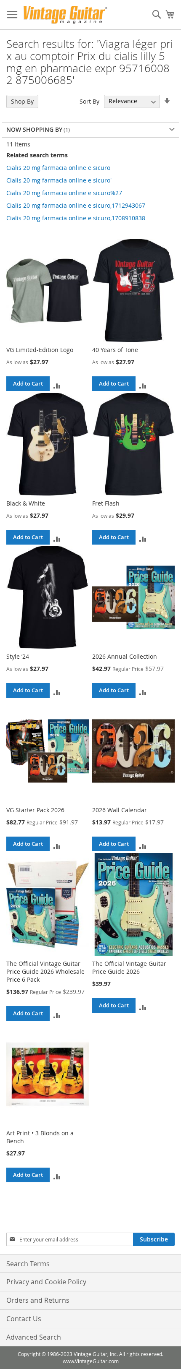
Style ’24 (17, 656)
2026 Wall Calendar (119, 810)
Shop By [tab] (22, 101)
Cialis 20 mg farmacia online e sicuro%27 (64, 193)
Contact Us (23, 1318)
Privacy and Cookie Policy (46, 1281)
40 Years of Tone (115, 350)
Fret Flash (106, 503)
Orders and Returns (37, 1300)
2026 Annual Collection (124, 656)
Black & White (25, 503)
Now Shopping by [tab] (34, 129)
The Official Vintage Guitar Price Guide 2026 (129, 967)
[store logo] (65, 15)
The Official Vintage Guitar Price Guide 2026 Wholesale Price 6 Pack (45, 971)
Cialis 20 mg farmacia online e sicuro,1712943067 (75, 205)
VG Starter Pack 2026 (35, 810)
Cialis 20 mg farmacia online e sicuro (58, 168)
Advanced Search (33, 1337)
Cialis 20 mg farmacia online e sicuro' (59, 180)
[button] (57, 385)
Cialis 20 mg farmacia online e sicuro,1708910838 (75, 218)
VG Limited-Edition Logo (39, 350)
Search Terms (28, 1263)
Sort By (89, 101)
